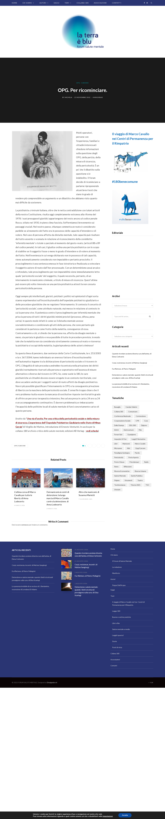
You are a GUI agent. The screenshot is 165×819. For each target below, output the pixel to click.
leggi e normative (138, 439)
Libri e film (116, 623)
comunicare (132, 412)
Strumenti (128, 480)
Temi (67, 3)
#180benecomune (125, 182)
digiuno (144, 425)
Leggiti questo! (118, 635)
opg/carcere (20, 446)
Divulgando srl (52, 682)
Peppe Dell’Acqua (119, 585)
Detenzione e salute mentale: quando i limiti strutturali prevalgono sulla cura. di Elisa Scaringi (86, 591)
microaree (118, 448)
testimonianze (119, 485)
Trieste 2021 (135, 485)
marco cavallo (140, 444)
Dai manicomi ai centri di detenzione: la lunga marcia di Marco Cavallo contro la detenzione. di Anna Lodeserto (58, 498)
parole (137, 453)
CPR (137, 421)
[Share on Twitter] (5, 146)
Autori (42, 3)
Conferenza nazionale (122, 416)
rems (116, 467)
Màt (128, 448)
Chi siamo (27, 3)
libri (115, 444)
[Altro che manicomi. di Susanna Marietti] (90, 477)
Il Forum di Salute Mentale (122, 561)
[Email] (5, 158)
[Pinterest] (5, 152)
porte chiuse (119, 462)
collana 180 (118, 412)
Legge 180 (116, 611)
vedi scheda (92, 430)
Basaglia (117, 407)
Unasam (117, 489)
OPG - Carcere (82, 83)
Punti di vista (117, 647)
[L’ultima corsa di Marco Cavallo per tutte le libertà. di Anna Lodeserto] (26, 477)
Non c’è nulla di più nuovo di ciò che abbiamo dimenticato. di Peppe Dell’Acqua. (133, 276)
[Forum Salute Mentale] (82, 31)
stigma (116, 480)
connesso (25, 525)
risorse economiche (121, 471)
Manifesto (116, 573)
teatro (140, 480)
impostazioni (108, 816)
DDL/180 (132, 425)
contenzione (141, 416)
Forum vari (118, 434)
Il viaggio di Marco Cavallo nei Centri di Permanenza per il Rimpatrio (132, 138)
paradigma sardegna (122, 453)
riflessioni (128, 467)
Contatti (116, 3)
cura (146, 421)
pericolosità (118, 457)
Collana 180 (83, 3)
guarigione (131, 434)
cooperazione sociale (122, 421)
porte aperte (133, 457)
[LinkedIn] (98, 446)
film (140, 430)
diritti (116, 430)
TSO (147, 485)
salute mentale (120, 476)
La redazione (117, 567)
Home (14, 3)
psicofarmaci (134, 462)
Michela (68, 97)
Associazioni (100, 3)
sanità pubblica (136, 476)
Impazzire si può (120, 439)
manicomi (126, 444)
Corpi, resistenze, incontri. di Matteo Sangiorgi (129, 363)
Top (151, 682)
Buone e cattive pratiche (121, 617)
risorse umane (140, 471)
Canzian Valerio (131, 407)
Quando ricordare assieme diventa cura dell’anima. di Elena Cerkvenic (88, 554)
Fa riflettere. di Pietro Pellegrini (124, 369)
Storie (114, 641)
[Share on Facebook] (5, 139)
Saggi (56, 3)
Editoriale (132, 269)
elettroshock (129, 430)
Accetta (125, 815)
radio (146, 462)
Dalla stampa (119, 425)
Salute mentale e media (121, 629)
